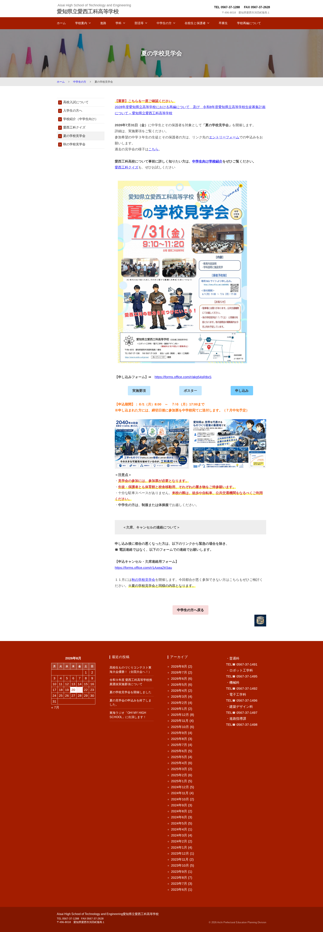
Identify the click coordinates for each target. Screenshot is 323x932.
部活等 (139, 23)
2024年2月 (179, 841)
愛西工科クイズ (126, 167)
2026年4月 (179, 690)
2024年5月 (179, 823)
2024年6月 (179, 817)
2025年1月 (179, 781)
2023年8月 (179, 877)
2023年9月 (179, 871)
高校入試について (76, 102)
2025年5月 (179, 757)
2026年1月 (179, 709)
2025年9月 (179, 733)
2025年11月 (180, 721)
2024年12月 (180, 787)
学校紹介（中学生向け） (80, 119)
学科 (118, 23)
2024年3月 (179, 835)
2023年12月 (180, 853)
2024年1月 (179, 847)
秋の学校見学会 (143, 580)
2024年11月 (180, 793)
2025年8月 (179, 739)
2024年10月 (180, 799)
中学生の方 (164, 23)
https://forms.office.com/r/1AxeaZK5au (143, 568)
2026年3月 (179, 696)
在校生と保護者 (195, 23)
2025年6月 (179, 751)
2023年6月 (179, 889)
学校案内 (81, 23)
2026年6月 (179, 678)
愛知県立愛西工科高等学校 (88, 11)
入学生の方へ (72, 110)
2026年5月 (179, 684)
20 (73, 690)
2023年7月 (179, 883)
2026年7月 (179, 672)
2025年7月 (179, 745)
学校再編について (249, 23)
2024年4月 (179, 829)
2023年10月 (180, 865)
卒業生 (223, 23)
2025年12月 (180, 715)
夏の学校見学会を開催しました (130, 692)
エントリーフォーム (224, 137)
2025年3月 (179, 769)
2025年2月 (179, 775)
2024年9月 (179, 805)
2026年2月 (179, 703)
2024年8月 (179, 811)
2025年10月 (180, 727)
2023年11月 (180, 859)
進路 (103, 23)
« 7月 (55, 707)
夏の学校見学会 (74, 136)
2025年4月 (179, 763)
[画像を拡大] (184, 424)
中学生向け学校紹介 (207, 161)
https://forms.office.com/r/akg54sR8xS (183, 377)
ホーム (61, 23)
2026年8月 (179, 666)
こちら (153, 149)
